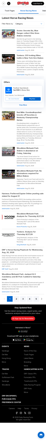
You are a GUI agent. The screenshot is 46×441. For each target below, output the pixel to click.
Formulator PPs (30, 377)
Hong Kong (6, 358)
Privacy (34, 408)
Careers (12, 408)
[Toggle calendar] (8, 3)
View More (23, 105)
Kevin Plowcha (22, 226)
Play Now (32, 98)
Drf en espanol (9, 396)
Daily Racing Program (32, 385)
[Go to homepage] (23, 3)
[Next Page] (41, 299)
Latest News (28, 358)
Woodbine (6, 385)
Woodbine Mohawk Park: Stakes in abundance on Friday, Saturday (28, 150)
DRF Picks (28, 389)
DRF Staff (5, 269)
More (4, 362)
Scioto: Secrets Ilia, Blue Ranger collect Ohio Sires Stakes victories (28, 33)
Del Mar (5, 355)
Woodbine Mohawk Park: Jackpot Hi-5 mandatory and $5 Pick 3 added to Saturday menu (21, 276)
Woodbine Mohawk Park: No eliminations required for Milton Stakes (29, 173)
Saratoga (5, 351)
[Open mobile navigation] (3, 3)
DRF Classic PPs (30, 374)
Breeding (27, 362)
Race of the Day (30, 351)
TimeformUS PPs (30, 381)
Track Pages (29, 355)
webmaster (21, 50)
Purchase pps (9, 399)
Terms (26, 408)
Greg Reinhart (21, 245)
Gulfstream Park (8, 377)
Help (19, 408)
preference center (11, 402)
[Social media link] (16, 413)
